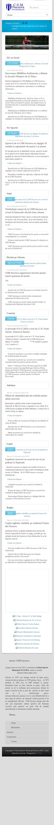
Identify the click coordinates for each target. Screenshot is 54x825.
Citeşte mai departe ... (15, 93)
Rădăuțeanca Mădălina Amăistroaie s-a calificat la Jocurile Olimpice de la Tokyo (26, 112)
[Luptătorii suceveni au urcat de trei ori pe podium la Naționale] (27, 451)
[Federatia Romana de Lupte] (27, 648)
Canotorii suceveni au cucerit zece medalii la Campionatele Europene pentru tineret (25, 361)
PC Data (39, 753)
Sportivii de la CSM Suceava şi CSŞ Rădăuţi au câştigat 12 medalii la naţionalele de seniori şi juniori (26, 117)
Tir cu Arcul (13, 57)
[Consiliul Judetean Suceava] (27, 628)
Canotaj (11, 313)
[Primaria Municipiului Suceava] (27, 632)
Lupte (10, 443)
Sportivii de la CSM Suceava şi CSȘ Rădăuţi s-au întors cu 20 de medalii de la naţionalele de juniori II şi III (26, 182)
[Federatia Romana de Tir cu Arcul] (27, 620)
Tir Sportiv (12, 127)
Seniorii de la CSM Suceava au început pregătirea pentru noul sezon (22, 555)
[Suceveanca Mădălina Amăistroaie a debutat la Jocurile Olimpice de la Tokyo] (27, 65)
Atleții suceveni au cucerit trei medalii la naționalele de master (22, 434)
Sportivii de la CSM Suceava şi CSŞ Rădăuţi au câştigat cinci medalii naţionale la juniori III (26, 169)
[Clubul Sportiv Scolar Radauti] (27, 624)
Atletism (11, 385)
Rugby (10, 507)
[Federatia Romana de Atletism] (27, 644)
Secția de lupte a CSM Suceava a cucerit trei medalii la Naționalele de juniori (25, 491)
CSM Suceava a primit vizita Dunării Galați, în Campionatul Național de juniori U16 (25, 303)
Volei (9, 193)
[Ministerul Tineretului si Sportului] (27, 636)
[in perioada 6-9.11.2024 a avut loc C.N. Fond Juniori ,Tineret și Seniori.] (27, 320)
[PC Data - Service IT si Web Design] (27, 616)
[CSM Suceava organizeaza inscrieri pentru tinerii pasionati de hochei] (27, 264)
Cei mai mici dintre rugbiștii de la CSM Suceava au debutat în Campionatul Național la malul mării (26, 561)
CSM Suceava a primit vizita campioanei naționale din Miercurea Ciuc (23, 297)
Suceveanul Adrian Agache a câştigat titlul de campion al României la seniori (25, 497)
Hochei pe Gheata (16, 257)
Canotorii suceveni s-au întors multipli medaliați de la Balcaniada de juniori (26, 355)
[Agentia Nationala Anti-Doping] (27, 640)
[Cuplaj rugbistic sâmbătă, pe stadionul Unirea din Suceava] (27, 515)
